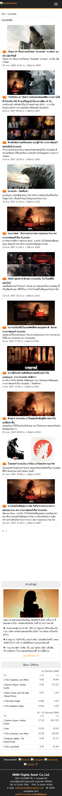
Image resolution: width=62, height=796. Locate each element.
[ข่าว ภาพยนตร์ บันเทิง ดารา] (8, 2)
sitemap (27, 794)
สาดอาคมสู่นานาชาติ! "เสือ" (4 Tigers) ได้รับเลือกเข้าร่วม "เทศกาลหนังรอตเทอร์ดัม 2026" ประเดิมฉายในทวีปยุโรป (30, 631)
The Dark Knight (12, 701)
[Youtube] (24, 759)
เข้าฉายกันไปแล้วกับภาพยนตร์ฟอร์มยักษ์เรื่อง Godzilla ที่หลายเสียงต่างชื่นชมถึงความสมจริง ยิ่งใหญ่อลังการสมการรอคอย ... (30, 152)
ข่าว (3, 14)
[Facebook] (51, 759)
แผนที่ (18, 794)
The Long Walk (12, 747)
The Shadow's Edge (14, 706)
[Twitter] (29, 764)
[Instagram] (37, 759)
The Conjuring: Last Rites (17, 680)
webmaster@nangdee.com (29, 788)
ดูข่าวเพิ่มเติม (30, 655)
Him (7, 728)
